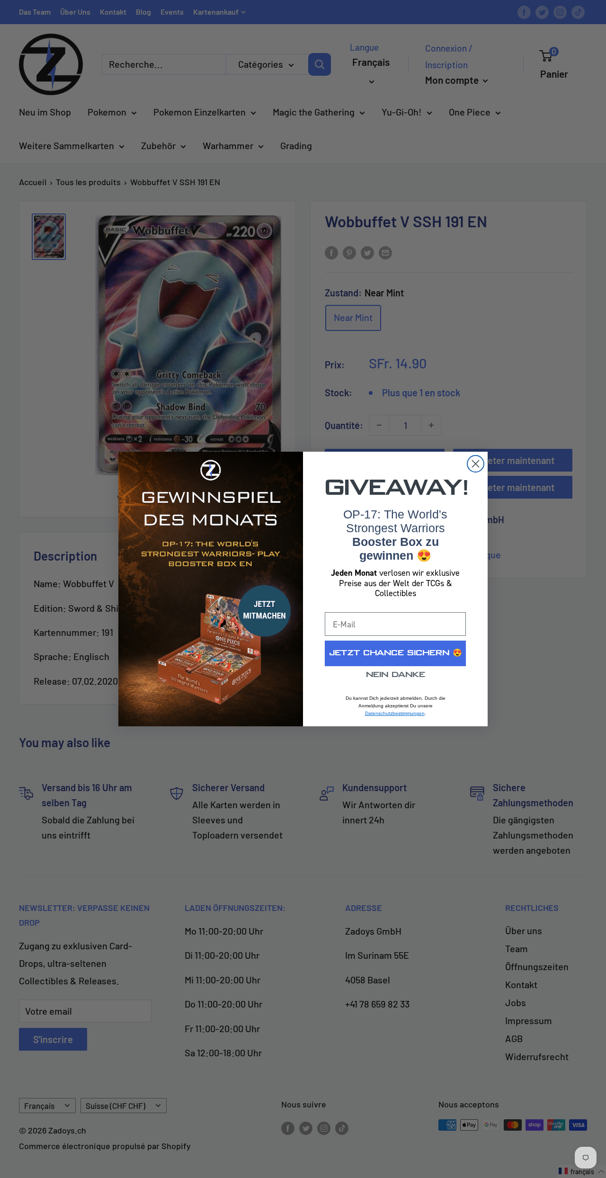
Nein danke (395, 674)
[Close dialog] (475, 463)
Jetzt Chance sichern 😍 (395, 653)
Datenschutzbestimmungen (395, 713)
